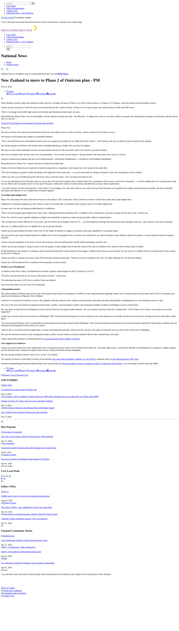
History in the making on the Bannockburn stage (21, 552)
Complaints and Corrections (14, 593)
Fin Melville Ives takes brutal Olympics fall (19, 390)
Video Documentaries (15, 8)
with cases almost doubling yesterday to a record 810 (73, 359)
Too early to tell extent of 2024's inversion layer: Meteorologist (27, 436)
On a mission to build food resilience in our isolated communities (28, 563)
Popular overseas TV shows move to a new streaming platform (27, 401)
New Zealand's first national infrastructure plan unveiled (24, 412)
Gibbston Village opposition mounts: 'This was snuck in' (24, 519)
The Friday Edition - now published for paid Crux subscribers (26, 507)
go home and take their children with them (62, 339)
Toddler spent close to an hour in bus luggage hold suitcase (25, 496)
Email (23, 94)
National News (12, 64)
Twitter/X (32, 94)
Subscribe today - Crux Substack (19, 13)
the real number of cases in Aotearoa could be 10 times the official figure (93, 363)
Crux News (11, 6)
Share (11, 91)
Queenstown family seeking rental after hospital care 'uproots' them (28, 448)
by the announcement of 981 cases (124, 359)
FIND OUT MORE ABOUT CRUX (16, 30)
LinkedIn (52, 94)
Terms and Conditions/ (12, 590)
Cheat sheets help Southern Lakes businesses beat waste (24, 540)
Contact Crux (11, 11)
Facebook (42, 94)
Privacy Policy (9, 588)
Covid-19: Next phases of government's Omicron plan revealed (27, 123)
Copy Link (13, 94)
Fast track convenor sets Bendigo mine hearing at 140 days (25, 459)
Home (8, 62)
